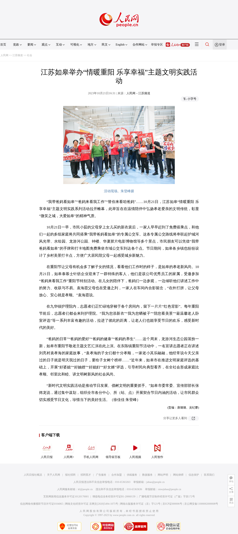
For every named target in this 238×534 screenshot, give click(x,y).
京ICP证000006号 (172, 503)
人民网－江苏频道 (138, 93)
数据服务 (147, 474)
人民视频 (135, 457)
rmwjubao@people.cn (169, 489)
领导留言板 (113, 457)
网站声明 (163, 474)
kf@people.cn (85, 489)
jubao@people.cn (155, 482)
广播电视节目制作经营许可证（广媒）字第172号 (167, 496)
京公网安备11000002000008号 (201, 503)
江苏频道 (17, 55)
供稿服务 (132, 474)
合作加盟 (116, 474)
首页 (3, 44)
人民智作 (157, 457)
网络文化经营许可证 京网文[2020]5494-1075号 (91, 503)
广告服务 (101, 474)
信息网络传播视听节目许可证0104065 (41, 503)
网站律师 (178, 474)
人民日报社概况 (33, 474)
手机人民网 (90, 457)
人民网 (4, 55)
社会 (29, 55)
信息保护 (194, 474)
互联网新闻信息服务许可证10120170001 (66, 496)
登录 (222, 44)
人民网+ (69, 457)
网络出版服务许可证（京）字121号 (140, 503)
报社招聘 (70, 474)
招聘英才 (86, 474)
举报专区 (157, 44)
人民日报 (47, 457)
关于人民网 (53, 474)
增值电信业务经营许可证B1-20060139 (113, 496)
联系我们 (209, 474)
